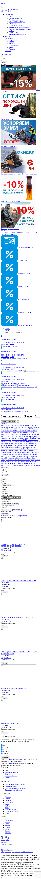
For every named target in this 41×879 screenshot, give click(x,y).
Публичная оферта (11, 786)
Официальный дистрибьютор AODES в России (17, 852)
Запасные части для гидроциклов (18, 461)
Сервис (7, 813)
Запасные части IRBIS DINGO (11, 436)
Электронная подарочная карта (19, 27)
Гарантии (12, 49)
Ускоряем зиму (23, 260)
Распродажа (9, 38)
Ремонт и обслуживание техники (20, 29)
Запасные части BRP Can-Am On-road (17, 431)
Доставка (12, 43)
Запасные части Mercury (9, 438)
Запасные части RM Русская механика (25, 440)
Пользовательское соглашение (15, 784)
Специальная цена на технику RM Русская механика (19, 174)
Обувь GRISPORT (24, 286)
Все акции (4, 230)
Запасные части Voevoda (28, 454)
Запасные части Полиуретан (16, 447)
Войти (3, 3)
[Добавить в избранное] (3, 554)
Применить (5, 510)
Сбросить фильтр (15, 510)
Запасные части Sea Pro (9, 441)
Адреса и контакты (15, 18)
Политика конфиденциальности (16, 788)
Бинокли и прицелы (25, 325)
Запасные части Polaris (25, 438)
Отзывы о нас (13, 32)
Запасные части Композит (10, 456)
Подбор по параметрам (9, 421)
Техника (5, 232)
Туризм (27, 232)
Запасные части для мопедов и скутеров (18, 462)
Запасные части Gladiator (18, 449)
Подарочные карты (15, 25)
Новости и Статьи (11, 776)
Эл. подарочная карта (25, 247)
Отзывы (7, 778)
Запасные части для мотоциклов (22, 427)
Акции (5, 64)
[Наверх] (1, 877)
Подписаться (5, 757)
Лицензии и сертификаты (17, 34)
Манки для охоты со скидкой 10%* (13, 201)
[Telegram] (7, 848)
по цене (3, 516)
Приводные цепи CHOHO (10, 460)
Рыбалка (20, 232)
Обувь (35, 232)
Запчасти (11, 234)
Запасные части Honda (9, 465)
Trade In (11, 31)
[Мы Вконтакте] (10, 848)
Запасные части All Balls (25, 465)
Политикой (22, 761)
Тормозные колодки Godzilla (10, 454)
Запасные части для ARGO (10, 434)
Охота (13, 232)
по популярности (21, 516)
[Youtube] (3, 848)
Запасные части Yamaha (14, 445)
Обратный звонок (7, 850)
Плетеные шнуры (24, 299)
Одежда (3, 234)
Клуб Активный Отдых (17, 22)
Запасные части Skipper (25, 441)
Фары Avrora (11, 458)
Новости (8, 51)
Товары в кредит (14, 45)
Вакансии (8, 774)
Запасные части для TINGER (29, 434)
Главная (7, 329)
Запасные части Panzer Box (25, 458)
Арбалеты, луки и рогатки (10, 229)
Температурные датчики (30, 452)
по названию (10, 516)
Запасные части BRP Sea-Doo (24, 432)
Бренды (7, 36)
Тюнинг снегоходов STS (16, 443)
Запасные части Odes (14, 452)
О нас (11, 16)
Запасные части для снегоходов (12, 425)
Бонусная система (15, 20)
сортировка (5, 513)
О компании (9, 14)
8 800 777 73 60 (6, 11)
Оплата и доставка (11, 40)
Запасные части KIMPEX (30, 436)
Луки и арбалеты (24, 273)
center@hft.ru (5, 840)
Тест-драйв (12, 23)
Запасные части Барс (29, 463)
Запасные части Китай (15, 451)
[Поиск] (10, 54)
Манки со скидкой (24, 312)
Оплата (11, 42)
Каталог (4, 62)
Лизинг (11, 47)
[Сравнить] (1, 554)
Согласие (11, 759)
